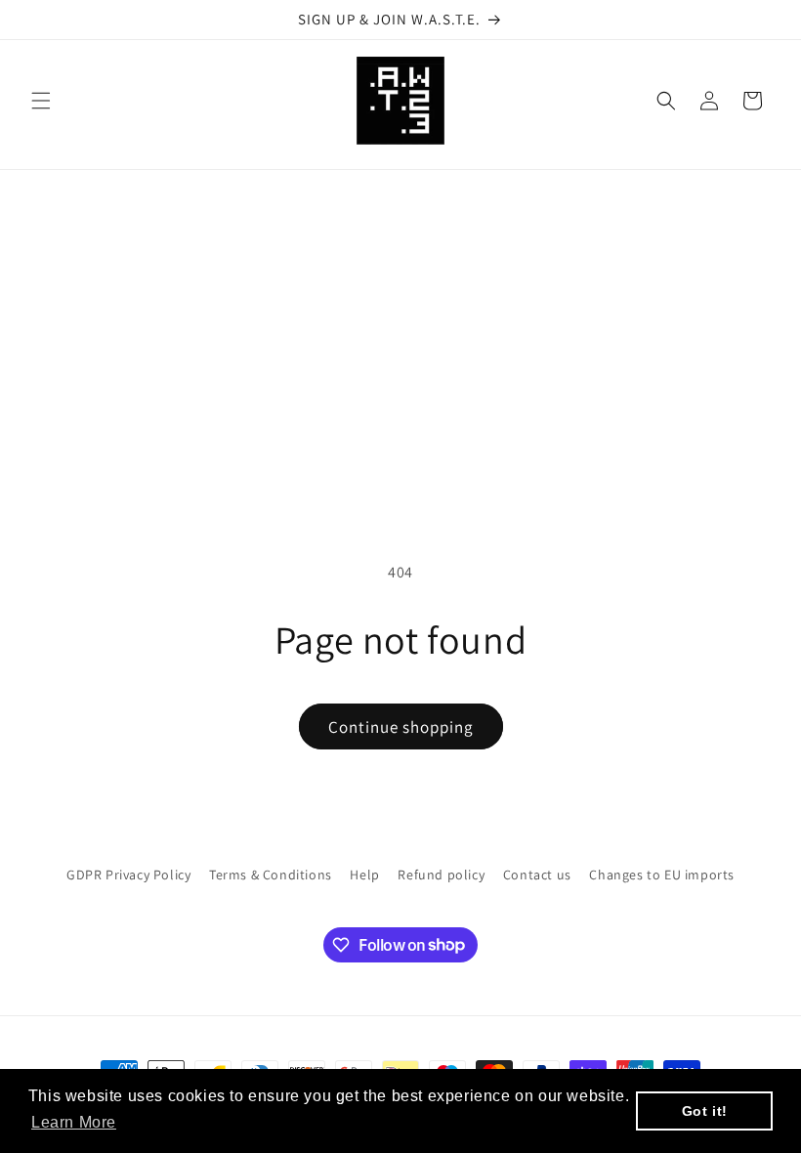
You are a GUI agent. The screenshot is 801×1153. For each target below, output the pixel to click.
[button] (41, 100)
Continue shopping (401, 727)
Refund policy (441, 874)
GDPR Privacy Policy (128, 874)
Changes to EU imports (662, 874)
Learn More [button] (73, 1122)
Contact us (537, 874)
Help (364, 874)
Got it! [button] (705, 1111)
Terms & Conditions (270, 874)
